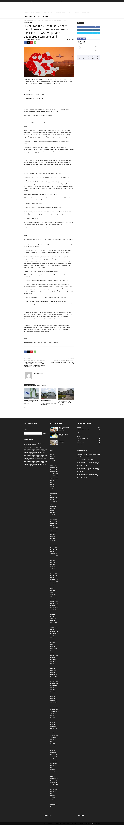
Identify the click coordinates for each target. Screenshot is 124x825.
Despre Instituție (35, 13)
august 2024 (53, 506)
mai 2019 (52, 642)
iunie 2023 (52, 536)
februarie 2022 (53, 571)
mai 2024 (52, 512)
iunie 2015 (52, 743)
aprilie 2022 (53, 566)
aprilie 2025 (53, 489)
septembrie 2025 (54, 478)
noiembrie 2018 (54, 655)
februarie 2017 (53, 700)
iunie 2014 (52, 769)
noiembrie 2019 (54, 629)
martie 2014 (53, 776)
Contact (76, 13)
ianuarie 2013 (53, 806)
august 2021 (53, 584)
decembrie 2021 (54, 575)
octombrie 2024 (54, 502)
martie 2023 (53, 543)
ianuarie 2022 (53, 573)
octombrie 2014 (54, 761)
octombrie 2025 (54, 476)
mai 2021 (52, 590)
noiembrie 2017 (54, 681)
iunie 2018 (52, 666)
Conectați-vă (96, 29)
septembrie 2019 (54, 633)
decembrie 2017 (54, 679)
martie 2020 (53, 620)
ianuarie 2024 (53, 521)
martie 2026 (53, 465)
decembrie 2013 (54, 782)
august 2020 (53, 610)
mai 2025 (52, 486)
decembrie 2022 (54, 549)
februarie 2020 (53, 622)
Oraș (70, 13)
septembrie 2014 (54, 763)
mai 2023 (52, 538)
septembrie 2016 (54, 711)
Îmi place (97, 26)
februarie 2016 (53, 726)
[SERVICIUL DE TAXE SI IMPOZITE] (54, 429)
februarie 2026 (53, 467)
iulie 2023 (52, 534)
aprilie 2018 (53, 670)
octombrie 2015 (54, 735)
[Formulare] (54, 442)
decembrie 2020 (54, 601)
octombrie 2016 (54, 709)
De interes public (60, 13)
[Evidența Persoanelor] (54, 435)
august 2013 (53, 791)
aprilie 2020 (53, 618)
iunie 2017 (52, 692)
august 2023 (53, 532)
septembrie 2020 (54, 607)
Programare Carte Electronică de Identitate (80, 1)
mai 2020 (52, 616)
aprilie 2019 (53, 644)
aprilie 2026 (53, 463)
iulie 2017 (52, 689)
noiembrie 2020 (54, 603)
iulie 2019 (52, 638)
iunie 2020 (52, 614)
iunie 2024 (52, 510)
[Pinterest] (31, 42)
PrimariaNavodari (30, 39)
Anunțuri (29, 20)
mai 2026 (52, 460)
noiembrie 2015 (54, 733)
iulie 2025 (52, 482)
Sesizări (49, 1)
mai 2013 (52, 797)
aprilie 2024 (53, 514)
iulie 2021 (52, 586)
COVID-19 (34, 20)
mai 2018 (52, 668)
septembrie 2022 (54, 556)
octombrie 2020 (54, 605)
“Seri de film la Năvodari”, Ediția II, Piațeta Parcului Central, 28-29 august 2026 (35, 444)
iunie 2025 (52, 484)
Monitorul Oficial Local (32, 16)
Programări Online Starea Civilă (65, 1)
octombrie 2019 (54, 631)
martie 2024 (53, 517)
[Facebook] (25, 42)
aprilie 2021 (53, 592)
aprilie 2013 (53, 800)
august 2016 (53, 713)
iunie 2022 (52, 562)
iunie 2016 (52, 718)
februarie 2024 (53, 519)
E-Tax (37, 1)
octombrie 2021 (54, 579)
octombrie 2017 (54, 683)
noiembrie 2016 (54, 707)
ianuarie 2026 (53, 469)
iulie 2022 (52, 560)
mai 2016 (52, 720)
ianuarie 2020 (53, 625)
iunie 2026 (52, 458)
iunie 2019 (52, 640)
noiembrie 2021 (54, 577)
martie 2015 (53, 750)
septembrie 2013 (54, 789)
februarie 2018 (53, 674)
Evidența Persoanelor (64, 434)
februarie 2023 (53, 545)
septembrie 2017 (54, 685)
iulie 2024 (52, 508)
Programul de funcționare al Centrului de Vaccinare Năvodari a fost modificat (65, 403)
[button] (98, 13)
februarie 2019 (53, 648)
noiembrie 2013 (54, 784)
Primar (27, 13)
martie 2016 (53, 724)
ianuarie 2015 (53, 754)
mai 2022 (52, 564)
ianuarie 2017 (53, 702)
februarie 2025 (53, 493)
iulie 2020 (52, 612)
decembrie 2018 (54, 653)
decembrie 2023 (54, 523)
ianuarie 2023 (53, 547)
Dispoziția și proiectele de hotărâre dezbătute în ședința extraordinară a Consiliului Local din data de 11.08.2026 (35, 458)
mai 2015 (52, 746)
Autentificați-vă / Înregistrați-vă (29, 1)
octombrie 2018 (54, 657)
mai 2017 (52, 694)
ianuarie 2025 (53, 495)
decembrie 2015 (54, 730)
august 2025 (53, 480)
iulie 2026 (52, 456)
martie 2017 (53, 698)
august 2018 (53, 661)
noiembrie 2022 (54, 551)
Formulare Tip (86, 13)
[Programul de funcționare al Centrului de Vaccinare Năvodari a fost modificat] (66, 394)
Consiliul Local (47, 13)
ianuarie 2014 (53, 780)
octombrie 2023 (54, 527)
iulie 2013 (52, 793)
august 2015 (53, 739)
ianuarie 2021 (53, 599)
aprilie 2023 (53, 540)
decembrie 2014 (54, 756)
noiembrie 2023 (54, 525)
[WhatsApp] (35, 42)
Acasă (25, 20)
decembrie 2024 (54, 497)
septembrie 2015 (54, 737)
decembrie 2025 (54, 471)
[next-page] (27, 407)
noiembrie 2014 (54, 759)
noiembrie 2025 (54, 473)
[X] (28, 42)
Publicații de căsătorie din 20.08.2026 (32, 448)
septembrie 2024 (54, 504)
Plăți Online (45, 16)
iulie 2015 (52, 741)
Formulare (61, 441)
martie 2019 (53, 646)
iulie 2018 (52, 664)
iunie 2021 (52, 588)
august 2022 (53, 558)
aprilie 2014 (53, 774)
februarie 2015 (53, 752)
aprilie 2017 (53, 696)
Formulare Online (55, 1)
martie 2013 (53, 802)
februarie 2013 (53, 804)
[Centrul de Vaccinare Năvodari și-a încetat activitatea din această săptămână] (31, 393)
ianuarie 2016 (53, 728)
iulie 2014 (52, 767)
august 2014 (53, 765)
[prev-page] (24, 407)
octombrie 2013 (54, 787)
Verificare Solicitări (43, 1)
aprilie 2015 (53, 748)
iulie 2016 (52, 715)
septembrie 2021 (54, 581)
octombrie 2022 (54, 553)
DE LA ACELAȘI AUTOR (40, 385)
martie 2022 (53, 568)
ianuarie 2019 (53, 651)
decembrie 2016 (54, 705)
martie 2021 (53, 594)
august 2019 (53, 635)
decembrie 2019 (54, 627)
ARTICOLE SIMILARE (29, 385)
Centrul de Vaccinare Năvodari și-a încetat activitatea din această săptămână (31, 402)
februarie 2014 (53, 778)
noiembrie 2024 (54, 499)
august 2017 (53, 687)
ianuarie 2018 (53, 676)
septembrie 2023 (54, 530)
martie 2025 (53, 491)
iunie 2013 (52, 795)
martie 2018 (53, 672)
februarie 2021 (53, 597)
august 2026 (53, 454)
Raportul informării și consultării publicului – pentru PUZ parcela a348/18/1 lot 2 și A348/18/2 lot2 (62, 362)
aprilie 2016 (53, 722)
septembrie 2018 (54, 659)
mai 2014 (52, 772)
